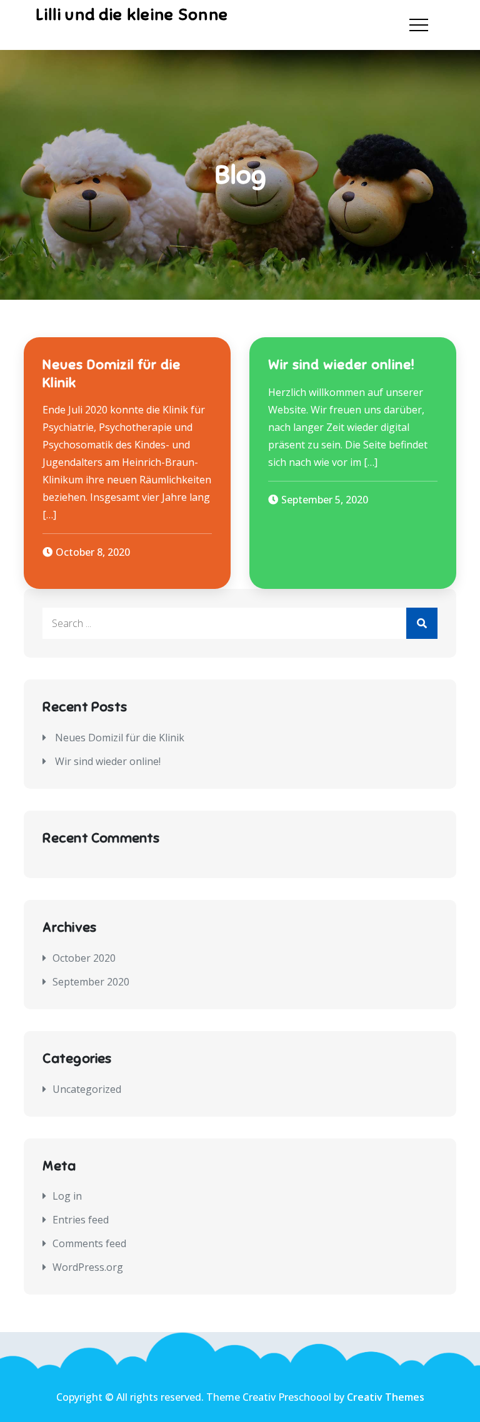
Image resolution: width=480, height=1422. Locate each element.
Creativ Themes (385, 1397)
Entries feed (80, 1220)
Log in (67, 1196)
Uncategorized (86, 1089)
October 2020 (84, 958)
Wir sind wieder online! (341, 364)
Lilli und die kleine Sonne (132, 14)
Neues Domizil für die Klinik (119, 737)
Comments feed (89, 1243)
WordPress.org (87, 1267)
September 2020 (90, 982)
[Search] (422, 623)
